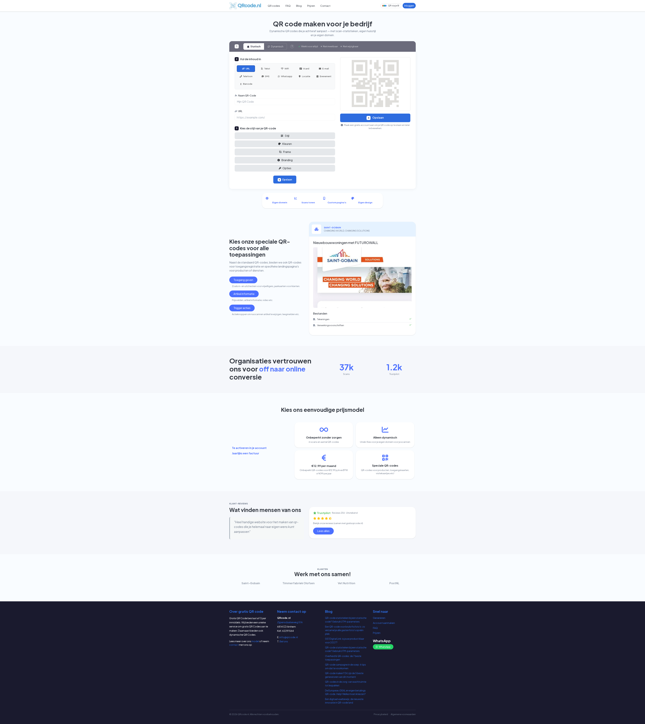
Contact (325, 5)
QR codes (274, 5)
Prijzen (311, 5)
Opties (286, 168)
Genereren (379, 617)
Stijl (286, 135)
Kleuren (287, 144)
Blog (299, 5)
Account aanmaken (384, 622)
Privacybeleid (381, 714)
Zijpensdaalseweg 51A (290, 622)
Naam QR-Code (247, 95)
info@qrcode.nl (289, 637)
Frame (287, 152)
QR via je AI (393, 5)
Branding (287, 160)
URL (240, 111)
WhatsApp (384, 646)
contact (234, 644)
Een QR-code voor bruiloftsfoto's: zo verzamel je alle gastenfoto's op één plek (345, 630)
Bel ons (284, 641)
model (255, 641)
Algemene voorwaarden (403, 714)
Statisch (255, 46)
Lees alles (323, 531)
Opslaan (285, 179)
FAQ (288, 5)
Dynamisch (277, 46)
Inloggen (409, 5)
